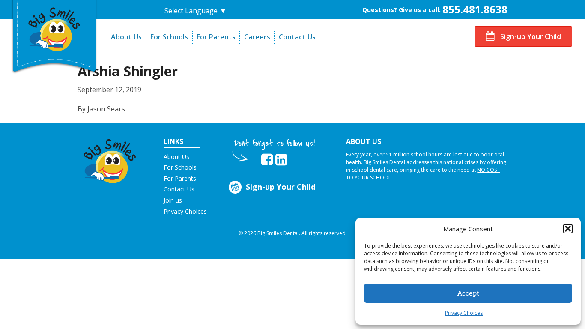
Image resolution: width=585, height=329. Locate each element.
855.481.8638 (474, 9)
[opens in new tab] (267, 160)
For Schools (169, 37)
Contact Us (297, 37)
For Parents (216, 37)
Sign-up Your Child (529, 36)
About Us (126, 37)
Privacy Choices (464, 313)
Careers (257, 37)
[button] (568, 228)
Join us (173, 200)
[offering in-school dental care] (54, 28)
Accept (468, 293)
